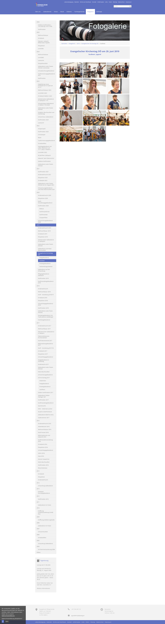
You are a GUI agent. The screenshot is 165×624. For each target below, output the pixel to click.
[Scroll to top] (161, 620)
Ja (2, 621)
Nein (7, 621)
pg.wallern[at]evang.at (77, 615)
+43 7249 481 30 (76, 609)
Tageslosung (44, 560)
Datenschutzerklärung (8, 616)
